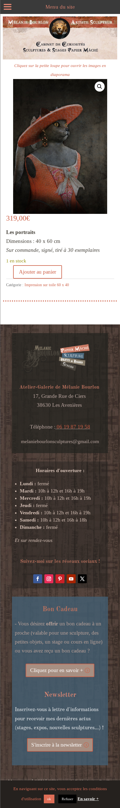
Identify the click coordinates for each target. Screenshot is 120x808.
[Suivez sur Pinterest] (60, 578)
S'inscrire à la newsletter (56, 745)
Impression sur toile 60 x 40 (47, 285)
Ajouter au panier (37, 272)
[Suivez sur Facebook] (37, 578)
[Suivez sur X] (82, 578)
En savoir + (88, 799)
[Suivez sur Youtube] (71, 578)
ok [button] (49, 799)
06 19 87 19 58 (72, 427)
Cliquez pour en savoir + (56, 670)
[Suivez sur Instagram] (48, 578)
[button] (100, 87)
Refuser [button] (67, 799)
